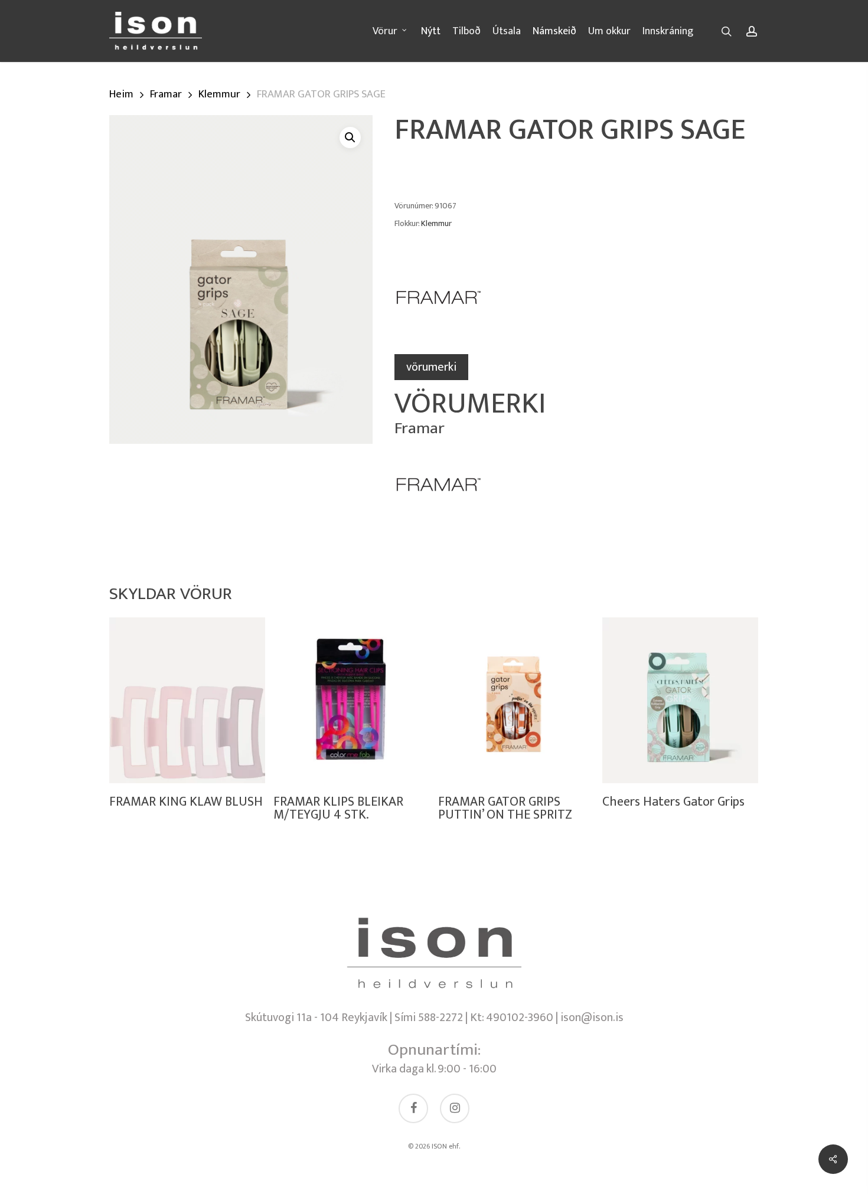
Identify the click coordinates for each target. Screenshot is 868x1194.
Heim (121, 94)
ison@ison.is (592, 1017)
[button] (350, 137)
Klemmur (219, 94)
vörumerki (431, 367)
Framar (166, 94)
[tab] (431, 367)
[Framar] (438, 303)
